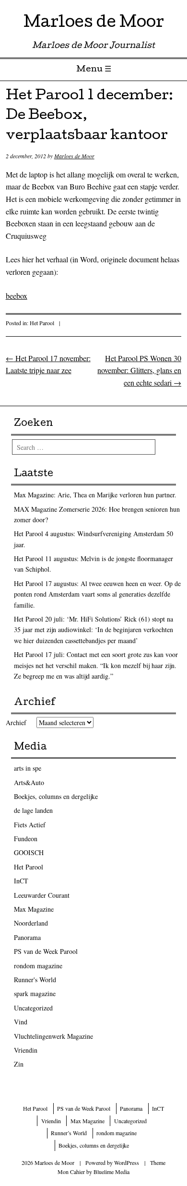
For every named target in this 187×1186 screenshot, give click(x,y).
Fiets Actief (30, 824)
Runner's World (35, 979)
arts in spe (27, 768)
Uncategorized (33, 1007)
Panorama (27, 937)
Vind (20, 1021)
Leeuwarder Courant (42, 895)
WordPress (126, 1162)
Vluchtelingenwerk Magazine (53, 1036)
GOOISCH (29, 852)
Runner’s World (69, 1133)
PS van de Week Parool (46, 951)
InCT (21, 880)
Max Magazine (34, 909)
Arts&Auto (29, 782)
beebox (16, 296)
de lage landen (33, 810)
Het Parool (42, 323)
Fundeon (25, 838)
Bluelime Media (111, 1171)
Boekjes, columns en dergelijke (56, 796)
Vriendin (25, 1050)
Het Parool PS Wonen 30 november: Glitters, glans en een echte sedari (139, 370)
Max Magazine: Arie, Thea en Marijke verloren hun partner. (95, 494)
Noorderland (31, 923)
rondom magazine (38, 965)
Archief (16, 722)
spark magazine (35, 993)
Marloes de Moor (93, 24)
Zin (18, 1064)
